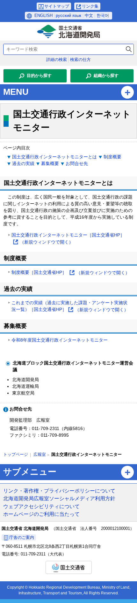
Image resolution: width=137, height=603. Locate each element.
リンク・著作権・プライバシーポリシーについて (59, 491)
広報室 (39, 454)
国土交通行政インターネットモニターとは (54, 156)
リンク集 (90, 6)
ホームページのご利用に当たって (41, 514)
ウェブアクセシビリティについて (41, 506)
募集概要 (50, 163)
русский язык (68, 15)
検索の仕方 (80, 59)
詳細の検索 (56, 59)
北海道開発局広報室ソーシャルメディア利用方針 (59, 498)
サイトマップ (56, 6)
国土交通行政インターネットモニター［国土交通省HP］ (68, 238)
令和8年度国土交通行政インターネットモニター (59, 340)
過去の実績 (23, 163)
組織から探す (106, 75)
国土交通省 (69, 567)
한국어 (103, 15)
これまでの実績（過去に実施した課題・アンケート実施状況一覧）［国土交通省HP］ (69, 306)
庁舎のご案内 (21, 537)
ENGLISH (43, 15)
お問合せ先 (77, 163)
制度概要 (112, 156)
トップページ (15, 454)
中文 (89, 15)
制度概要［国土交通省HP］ (70, 273)
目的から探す (39, 75)
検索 (128, 49)
